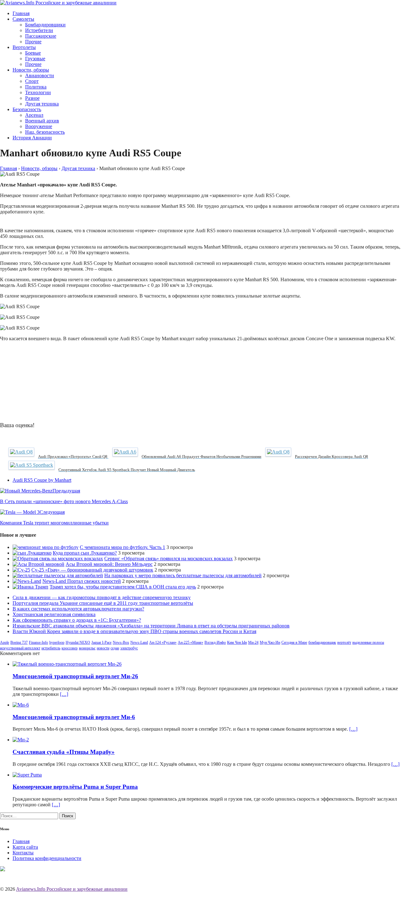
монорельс (87, 648)
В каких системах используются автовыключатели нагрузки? (78, 608)
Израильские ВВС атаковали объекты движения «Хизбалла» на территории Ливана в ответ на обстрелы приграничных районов (151, 625)
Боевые (33, 53)
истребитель (50, 648)
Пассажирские (40, 36)
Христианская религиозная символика (54, 614)
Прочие (33, 41)
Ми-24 (253, 642)
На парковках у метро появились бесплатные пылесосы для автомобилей (183, 575)
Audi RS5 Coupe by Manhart (42, 480)
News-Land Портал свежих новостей (81, 581)
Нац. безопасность (45, 132)
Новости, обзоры (31, 70)
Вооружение (38, 126)
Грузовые (35, 58)
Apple (4, 642)
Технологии (38, 92)
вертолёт (344, 642)
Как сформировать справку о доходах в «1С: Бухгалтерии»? (77, 620)
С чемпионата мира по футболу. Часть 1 (122, 547)
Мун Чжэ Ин (270, 642)
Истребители (39, 30)
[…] (64, 694)
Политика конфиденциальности (47, 858)
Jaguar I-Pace (101, 642)
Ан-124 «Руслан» (163, 642)
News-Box (121, 642)
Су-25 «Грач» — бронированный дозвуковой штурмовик (92, 569)
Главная (21, 13)
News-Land (139, 642)
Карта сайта (25, 847)
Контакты (23, 852)
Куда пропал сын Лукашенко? (85, 553)
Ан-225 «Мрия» (190, 642)
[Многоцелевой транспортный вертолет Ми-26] (67, 664)
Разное (32, 98)
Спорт (32, 81)
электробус (129, 648)
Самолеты (23, 19)
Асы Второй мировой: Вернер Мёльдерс (109, 564)
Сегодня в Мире (294, 642)
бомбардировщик (322, 642)
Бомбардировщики (45, 24)
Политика (35, 86)
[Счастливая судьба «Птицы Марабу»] (21, 739)
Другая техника (42, 103)
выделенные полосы (368, 642)
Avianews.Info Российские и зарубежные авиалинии (72, 889)
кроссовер (70, 648)
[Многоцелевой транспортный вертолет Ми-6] (21, 704)
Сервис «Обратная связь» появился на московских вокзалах (168, 558)
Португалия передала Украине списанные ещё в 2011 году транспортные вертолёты (103, 603)
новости (103, 648)
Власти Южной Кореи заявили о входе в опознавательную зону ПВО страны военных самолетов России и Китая (134, 631)
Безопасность (27, 109)
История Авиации (32, 137)
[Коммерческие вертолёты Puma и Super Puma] (27, 774)
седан (115, 648)
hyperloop (56, 642)
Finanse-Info (38, 642)
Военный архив (42, 120)
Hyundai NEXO (78, 642)
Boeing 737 (19, 642)
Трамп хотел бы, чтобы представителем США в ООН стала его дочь (123, 586)
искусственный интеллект (20, 648)
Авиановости (39, 75)
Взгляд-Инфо (215, 642)
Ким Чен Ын (237, 642)
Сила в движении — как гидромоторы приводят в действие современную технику (102, 597)
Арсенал (34, 115)
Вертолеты (24, 47)
